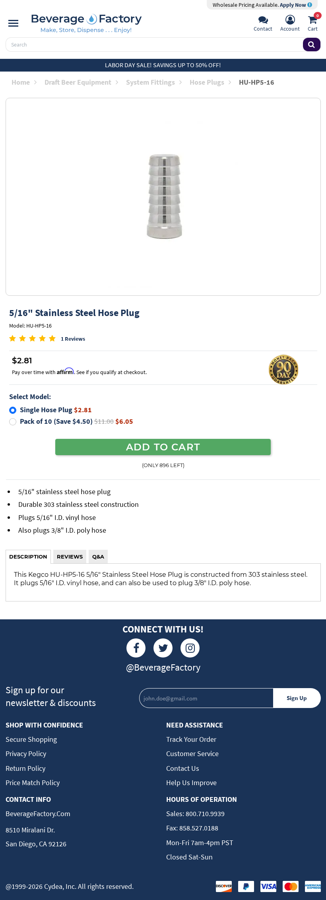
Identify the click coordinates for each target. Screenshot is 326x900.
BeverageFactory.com (38, 813)
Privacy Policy (26, 753)
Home (21, 82)
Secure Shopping (31, 739)
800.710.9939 (204, 813)
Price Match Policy (33, 782)
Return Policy (25, 768)
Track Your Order (191, 739)
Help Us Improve (191, 782)
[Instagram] (190, 648)
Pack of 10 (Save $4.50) (76, 421)
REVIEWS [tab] (70, 556)
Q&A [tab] (98, 556)
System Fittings (150, 82)
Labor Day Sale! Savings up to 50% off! (163, 65)
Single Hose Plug (56, 409)
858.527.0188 (198, 827)
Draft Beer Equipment (78, 82)
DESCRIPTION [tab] (28, 556)
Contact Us (182, 768)
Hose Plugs (207, 82)
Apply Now (293, 4)
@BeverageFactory (163, 667)
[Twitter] (163, 648)
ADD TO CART (163, 447)
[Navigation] (13, 23)
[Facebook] (136, 648)
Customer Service (192, 753)
